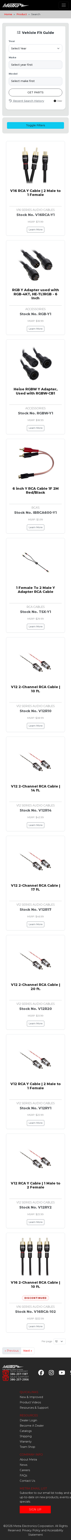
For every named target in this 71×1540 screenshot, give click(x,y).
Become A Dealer (32, 1425)
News (23, 1465)
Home (8, 14)
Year (12, 41)
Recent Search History (28, 101)
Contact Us (27, 1480)
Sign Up (35, 1509)
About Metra (28, 1459)
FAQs (23, 1475)
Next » (27, 1350)
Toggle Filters (35, 125)
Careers (25, 1470)
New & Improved (31, 1397)
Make (12, 57)
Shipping (26, 1436)
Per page (47, 1341)
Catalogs (26, 1431)
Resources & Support (34, 1407)
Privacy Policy (31, 1530)
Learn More (36, 229)
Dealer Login (28, 1420)
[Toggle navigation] (64, 5)
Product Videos (30, 1402)
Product (21, 14)
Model (13, 73)
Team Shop (27, 1447)
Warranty (26, 1441)
